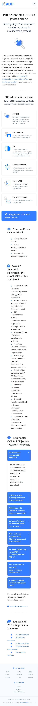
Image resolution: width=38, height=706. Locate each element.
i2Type (19, 677)
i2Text (7, 675)
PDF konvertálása (22, 643)
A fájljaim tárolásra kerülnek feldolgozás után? (19, 583)
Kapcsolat (19, 689)
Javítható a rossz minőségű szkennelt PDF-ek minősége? (19, 497)
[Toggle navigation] (34, 4)
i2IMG (19, 672)
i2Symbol (19, 675)
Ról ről (19, 687)
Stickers (30, 677)
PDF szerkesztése (22, 635)
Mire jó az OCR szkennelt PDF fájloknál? (19, 455)
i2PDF (7, 672)
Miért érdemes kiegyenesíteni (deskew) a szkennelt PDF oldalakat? (19, 538)
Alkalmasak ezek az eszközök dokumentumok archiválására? (19, 569)
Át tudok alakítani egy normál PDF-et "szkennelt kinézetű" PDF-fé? (19, 553)
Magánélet (11, 699)
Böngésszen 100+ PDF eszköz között (17, 216)
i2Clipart (30, 675)
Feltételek (19, 699)
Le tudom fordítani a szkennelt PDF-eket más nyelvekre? (19, 523)
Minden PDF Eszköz (19, 692)
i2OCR (30, 672)
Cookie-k (27, 699)
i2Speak (7, 677)
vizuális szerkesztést (9, 82)
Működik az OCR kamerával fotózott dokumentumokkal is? (19, 510)
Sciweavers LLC (24, 702)
